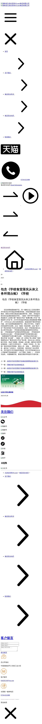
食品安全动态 (5, 247)
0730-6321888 (25, 179)
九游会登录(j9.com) (31, 269)
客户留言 (7, 638)
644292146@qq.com (7, 680)
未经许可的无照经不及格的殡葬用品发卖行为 (22, 361)
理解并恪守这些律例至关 (15, 365)
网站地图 (23, 699)
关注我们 (7, 412)
